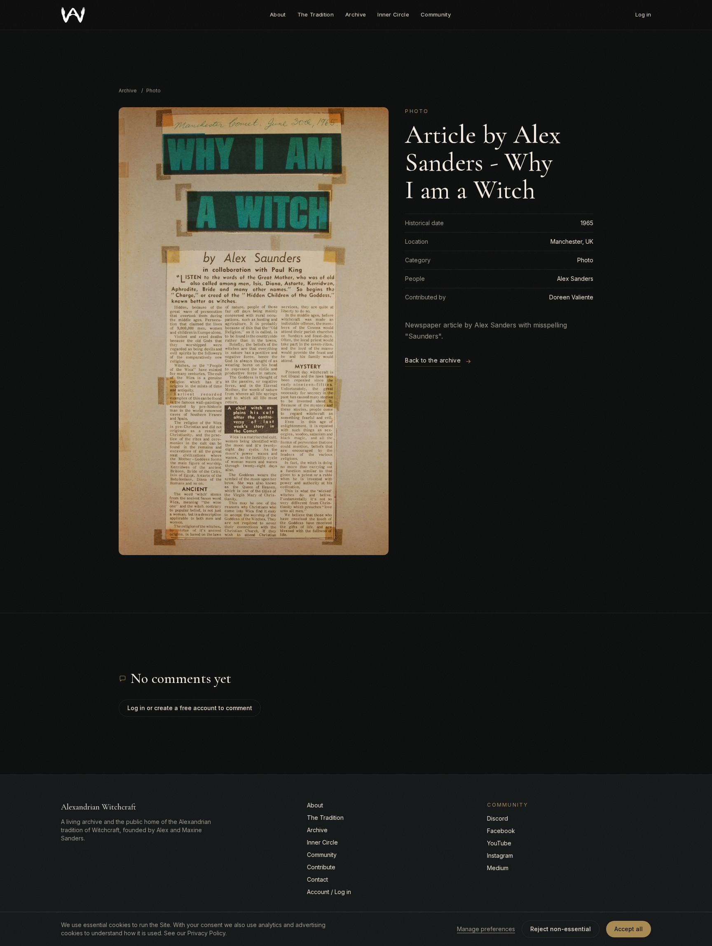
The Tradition (315, 14)
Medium (497, 867)
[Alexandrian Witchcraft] (73, 15)
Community (436, 14)
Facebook (501, 830)
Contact (317, 879)
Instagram (500, 855)
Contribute (321, 867)
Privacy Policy (206, 933)
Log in (643, 14)
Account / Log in (329, 891)
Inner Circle (393, 14)
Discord (497, 818)
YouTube (499, 843)
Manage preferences (486, 928)
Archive (355, 14)
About (278, 14)
